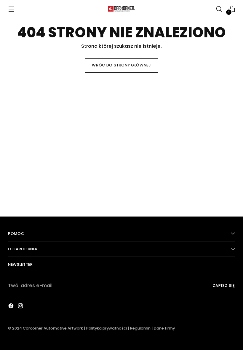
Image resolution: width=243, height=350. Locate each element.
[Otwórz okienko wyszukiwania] (219, 9)
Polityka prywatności (106, 328)
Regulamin (140, 328)
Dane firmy (164, 328)
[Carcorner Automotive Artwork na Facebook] (11, 307)
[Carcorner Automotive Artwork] (121, 9)
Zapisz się (224, 285)
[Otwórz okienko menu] (11, 9)
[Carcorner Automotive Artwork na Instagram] (21, 307)
